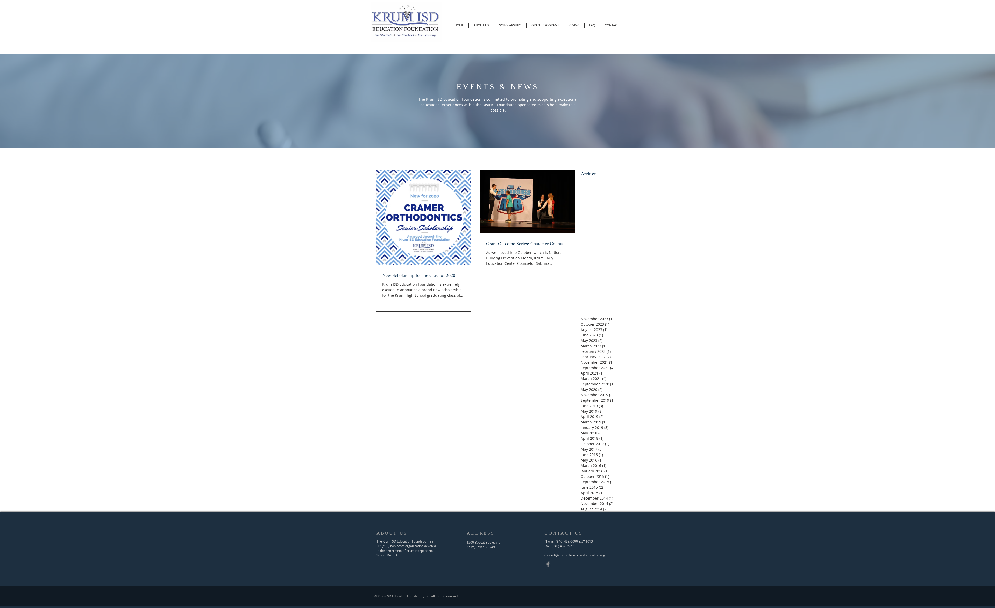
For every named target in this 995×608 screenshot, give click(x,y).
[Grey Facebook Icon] (548, 564)
